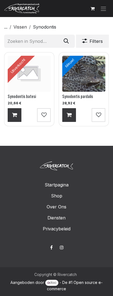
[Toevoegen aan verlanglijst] (44, 115)
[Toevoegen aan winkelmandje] (14, 115)
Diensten (56, 217)
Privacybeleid (56, 228)
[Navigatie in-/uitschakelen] (103, 8)
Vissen (20, 27)
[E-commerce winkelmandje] (92, 8)
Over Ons (56, 207)
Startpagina (57, 185)
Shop (56, 196)
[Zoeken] (66, 41)
